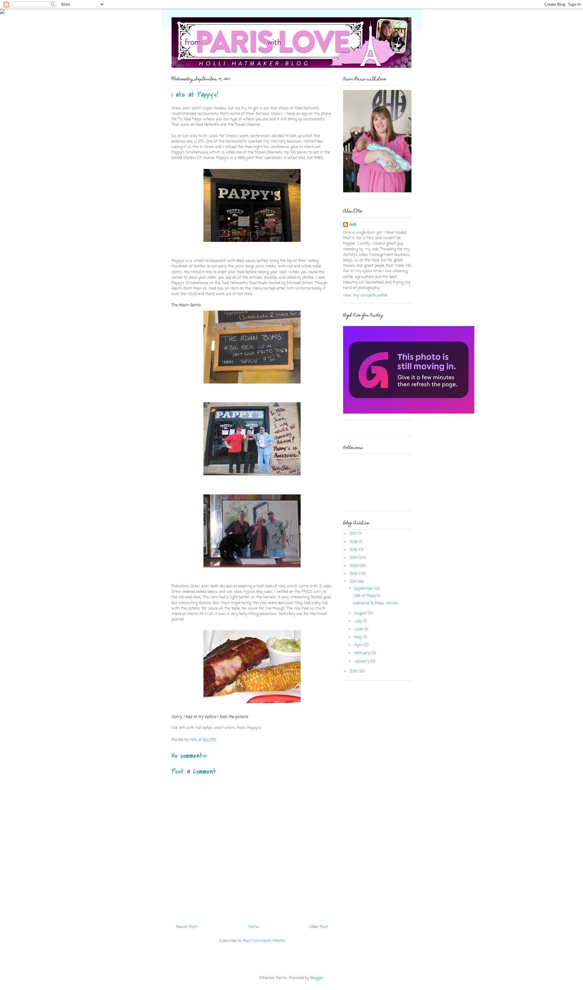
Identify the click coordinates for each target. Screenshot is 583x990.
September (364, 589)
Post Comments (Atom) (264, 941)
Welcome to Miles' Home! (375, 603)
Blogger (316, 978)
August (361, 613)
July (358, 621)
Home (253, 927)
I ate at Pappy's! (366, 596)
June (359, 629)
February (362, 653)
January (362, 661)
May (358, 637)
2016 (354, 542)
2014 (354, 558)
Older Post (319, 927)
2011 (353, 582)
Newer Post (186, 927)
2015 (354, 550)
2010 (354, 671)
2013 (354, 566)
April (358, 645)
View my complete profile (365, 295)
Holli (352, 225)
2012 (354, 574)
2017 (353, 534)
